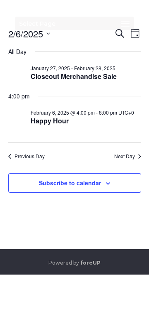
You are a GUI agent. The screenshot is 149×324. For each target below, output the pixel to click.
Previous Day (29, 156)
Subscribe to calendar (70, 183)
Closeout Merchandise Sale (74, 76)
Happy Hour (50, 120)
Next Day (124, 156)
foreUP (90, 263)
